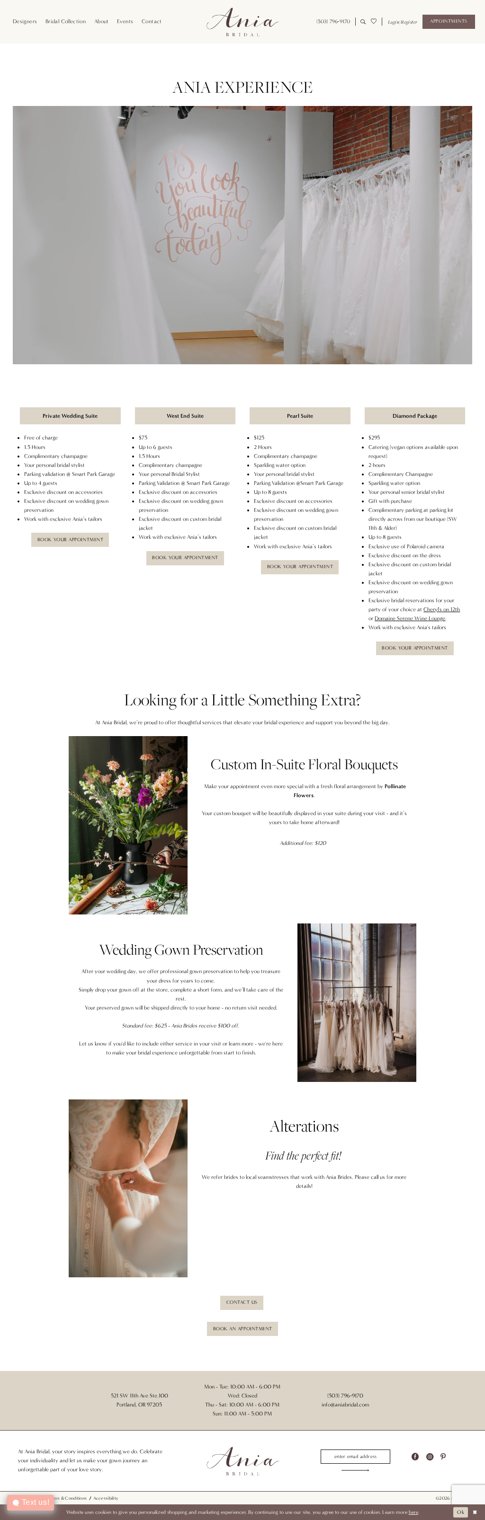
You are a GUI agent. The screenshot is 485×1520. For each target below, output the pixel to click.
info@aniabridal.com (345, 1404)
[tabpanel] (242, 235)
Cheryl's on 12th (441, 609)
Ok (460, 1512)
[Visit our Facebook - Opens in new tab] (415, 1457)
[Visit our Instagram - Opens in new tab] (430, 1457)
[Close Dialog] (475, 1512)
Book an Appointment (242, 1329)
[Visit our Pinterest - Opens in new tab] (443, 1457)
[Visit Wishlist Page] (373, 22)
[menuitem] (25, 22)
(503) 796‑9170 (345, 1395)
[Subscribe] (355, 1470)
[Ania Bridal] (242, 21)
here (413, 1512)
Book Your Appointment (70, 540)
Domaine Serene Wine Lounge (410, 618)
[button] (402, 22)
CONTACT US (242, 1302)
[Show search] (363, 22)
